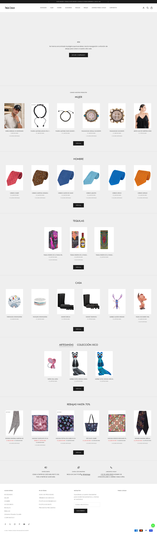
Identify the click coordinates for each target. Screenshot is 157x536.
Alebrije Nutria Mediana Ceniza (78, 379)
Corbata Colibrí (14, 193)
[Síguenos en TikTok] (29, 524)
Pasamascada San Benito (117, 131)
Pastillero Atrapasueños (40, 317)
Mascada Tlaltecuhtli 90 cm (40, 438)
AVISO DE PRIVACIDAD (46, 495)
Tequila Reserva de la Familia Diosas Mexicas (104, 255)
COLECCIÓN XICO (87, 345)
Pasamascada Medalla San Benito (91, 131)
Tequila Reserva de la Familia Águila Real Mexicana (78, 255)
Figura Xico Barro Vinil (142, 317)
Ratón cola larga (53, 379)
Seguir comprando (78, 55)
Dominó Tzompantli (91, 317)
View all (78, 143)
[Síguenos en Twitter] (10, 524)
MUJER (51, 8)
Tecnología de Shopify (23, 530)
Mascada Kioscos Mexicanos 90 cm (117, 438)
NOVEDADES (43, 8)
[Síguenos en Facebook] (5, 524)
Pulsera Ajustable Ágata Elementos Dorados (66, 131)
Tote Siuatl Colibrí (91, 438)
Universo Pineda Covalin (99, 8)
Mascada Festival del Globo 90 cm (66, 438)
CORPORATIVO (113, 8)
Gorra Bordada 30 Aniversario (14, 131)
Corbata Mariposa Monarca (40, 193)
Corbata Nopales (142, 193)
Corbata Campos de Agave (65, 193)
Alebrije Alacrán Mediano (117, 317)
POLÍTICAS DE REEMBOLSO (47, 501)
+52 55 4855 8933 (107, 474)
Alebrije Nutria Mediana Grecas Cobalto (104, 379)
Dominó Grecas (65, 317)
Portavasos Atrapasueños (14, 317)
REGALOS (77, 8)
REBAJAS (86, 8)
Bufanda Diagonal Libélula (142, 438)
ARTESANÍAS (66, 345)
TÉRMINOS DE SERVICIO (46, 498)
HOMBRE (59, 8)
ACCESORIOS (68, 8)
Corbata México (116, 193)
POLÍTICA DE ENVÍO (45, 504)
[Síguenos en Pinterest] (19, 524)
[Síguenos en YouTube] (24, 524)
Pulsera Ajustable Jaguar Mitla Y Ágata (40, 131)
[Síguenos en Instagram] (15, 524)
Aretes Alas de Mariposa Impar (142, 131)
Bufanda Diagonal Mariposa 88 (14, 438)
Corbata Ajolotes (91, 193)
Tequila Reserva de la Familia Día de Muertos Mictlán (53, 255)
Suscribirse (81, 511)
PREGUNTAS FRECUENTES (47, 508)
